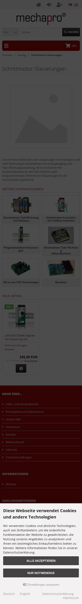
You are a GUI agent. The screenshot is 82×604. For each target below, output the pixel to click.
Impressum (71, 598)
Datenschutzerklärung (58, 594)
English (25, 594)
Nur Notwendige (41, 573)
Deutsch (9, 594)
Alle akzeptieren (41, 560)
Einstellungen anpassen (43, 584)
